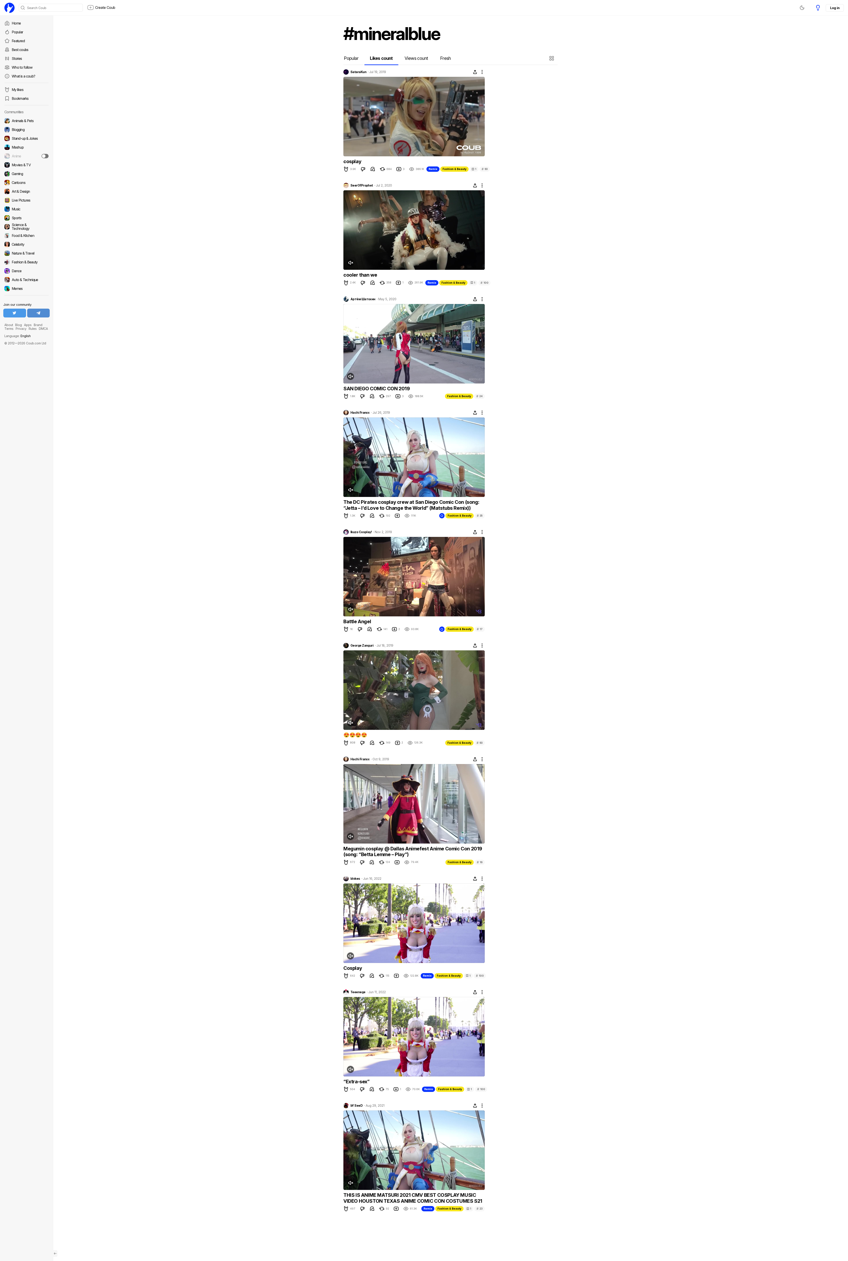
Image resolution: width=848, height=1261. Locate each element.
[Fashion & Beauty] (26, 262)
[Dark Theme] (802, 7)
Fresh (445, 58)
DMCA (43, 328)
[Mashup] (26, 147)
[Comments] (372, 169)
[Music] (26, 209)
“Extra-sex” (356, 1081)
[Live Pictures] (26, 200)
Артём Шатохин (362, 299)
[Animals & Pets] (26, 120)
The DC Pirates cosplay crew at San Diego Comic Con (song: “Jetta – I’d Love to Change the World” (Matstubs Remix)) (411, 505)
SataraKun (358, 72)
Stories (17, 58)
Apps (28, 325)
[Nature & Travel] (26, 253)
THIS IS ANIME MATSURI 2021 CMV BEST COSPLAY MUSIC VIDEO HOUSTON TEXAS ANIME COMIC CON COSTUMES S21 (412, 1198)
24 (479, 396)
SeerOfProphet (361, 185)
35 (480, 515)
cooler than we (360, 275)
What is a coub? (23, 76)
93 (485, 169)
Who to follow (22, 67)
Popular (17, 32)
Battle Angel (357, 621)
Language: (17, 336)
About (8, 325)
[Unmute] (350, 262)
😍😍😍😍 (355, 735)
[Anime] (26, 156)
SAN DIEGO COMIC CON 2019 (376, 388)
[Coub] (9, 8)
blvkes (355, 878)
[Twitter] (14, 313)
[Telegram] (38, 313)
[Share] (475, 72)
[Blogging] (26, 129)
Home (16, 23)
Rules (33, 328)
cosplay (352, 161)
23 (480, 1208)
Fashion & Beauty (454, 169)
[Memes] (26, 288)
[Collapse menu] (55, 1253)
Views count (416, 58)
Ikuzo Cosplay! (361, 532)
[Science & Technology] (26, 226)
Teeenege (357, 992)
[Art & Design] (26, 191)
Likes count (381, 58)
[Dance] (26, 270)
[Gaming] (26, 173)
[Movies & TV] (26, 164)
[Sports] (26, 217)
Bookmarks (20, 98)
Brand (38, 325)
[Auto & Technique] (26, 279)
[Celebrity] (26, 244)
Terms (8, 328)
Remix (433, 169)
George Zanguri (361, 645)
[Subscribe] (45, 156)
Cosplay (352, 968)
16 (480, 862)
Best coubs (20, 49)
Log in (834, 8)
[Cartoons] (26, 182)
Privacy (21, 328)
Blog (18, 325)
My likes (17, 89)
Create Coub (105, 7)
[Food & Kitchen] (26, 235)
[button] (552, 58)
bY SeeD (356, 1105)
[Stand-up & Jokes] (26, 138)
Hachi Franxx (359, 412)
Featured (18, 41)
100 (484, 283)
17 (480, 629)
